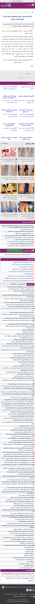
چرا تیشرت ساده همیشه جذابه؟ (26, 267)
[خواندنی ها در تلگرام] (27, 591)
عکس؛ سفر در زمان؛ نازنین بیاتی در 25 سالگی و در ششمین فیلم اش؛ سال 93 (17, 458)
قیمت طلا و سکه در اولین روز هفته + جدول (24, 240)
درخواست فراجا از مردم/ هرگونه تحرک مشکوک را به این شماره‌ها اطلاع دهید (17, 406)
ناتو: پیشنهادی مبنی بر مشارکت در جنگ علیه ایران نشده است (20, 289)
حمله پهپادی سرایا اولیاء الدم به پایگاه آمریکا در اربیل (22, 539)
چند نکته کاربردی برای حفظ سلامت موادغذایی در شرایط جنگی (20, 231)
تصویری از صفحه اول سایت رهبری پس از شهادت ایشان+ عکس (20, 523)
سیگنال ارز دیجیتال (9, 578)
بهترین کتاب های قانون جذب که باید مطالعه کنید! (22, 269)
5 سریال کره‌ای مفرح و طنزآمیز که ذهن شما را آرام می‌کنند (21, 244)
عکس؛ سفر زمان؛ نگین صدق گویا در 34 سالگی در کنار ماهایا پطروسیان (18, 454)
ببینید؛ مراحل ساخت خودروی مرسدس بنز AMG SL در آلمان (21, 438)
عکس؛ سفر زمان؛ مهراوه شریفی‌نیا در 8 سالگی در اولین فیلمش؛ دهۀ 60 (18, 462)
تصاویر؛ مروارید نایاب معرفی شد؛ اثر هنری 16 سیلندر (22, 436)
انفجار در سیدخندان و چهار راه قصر (26, 426)
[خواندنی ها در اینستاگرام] (33, 591)
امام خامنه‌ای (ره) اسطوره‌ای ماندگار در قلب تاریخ (23, 360)
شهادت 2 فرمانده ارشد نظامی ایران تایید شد (24, 519)
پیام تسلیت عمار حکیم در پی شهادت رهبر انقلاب (23, 529)
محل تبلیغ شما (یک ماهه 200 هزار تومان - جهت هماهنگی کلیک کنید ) (17, 575)
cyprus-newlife (25, 578)
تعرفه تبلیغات (22, 594)
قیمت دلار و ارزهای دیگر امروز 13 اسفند (25, 374)
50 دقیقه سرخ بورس (28, 553)
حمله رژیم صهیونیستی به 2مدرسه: (26, 568)
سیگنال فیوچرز (31, 580)
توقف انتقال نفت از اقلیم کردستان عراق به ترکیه (23, 356)
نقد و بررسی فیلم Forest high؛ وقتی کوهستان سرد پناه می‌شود (19, 434)
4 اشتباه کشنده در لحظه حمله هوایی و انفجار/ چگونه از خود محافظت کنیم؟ (17, 368)
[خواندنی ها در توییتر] (3, 588)
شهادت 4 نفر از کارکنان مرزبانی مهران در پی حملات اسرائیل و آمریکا (19, 408)
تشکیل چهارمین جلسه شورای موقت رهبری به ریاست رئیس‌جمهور (19, 304)
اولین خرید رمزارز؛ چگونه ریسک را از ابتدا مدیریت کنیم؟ (21, 398)
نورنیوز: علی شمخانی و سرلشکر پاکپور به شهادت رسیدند (21, 513)
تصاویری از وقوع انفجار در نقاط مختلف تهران (23, 428)
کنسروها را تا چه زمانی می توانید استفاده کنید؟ (23, 376)
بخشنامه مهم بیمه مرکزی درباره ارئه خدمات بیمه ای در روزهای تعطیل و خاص (17, 404)
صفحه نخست (31, 594)
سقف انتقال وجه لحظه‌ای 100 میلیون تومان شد (23, 432)
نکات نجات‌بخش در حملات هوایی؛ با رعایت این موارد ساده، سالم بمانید (18, 448)
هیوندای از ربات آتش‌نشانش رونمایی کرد (24, 334)
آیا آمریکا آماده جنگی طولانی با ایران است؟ (24, 559)
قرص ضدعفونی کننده (28, 274)
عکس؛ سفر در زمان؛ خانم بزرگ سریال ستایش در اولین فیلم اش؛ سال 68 (18, 456)
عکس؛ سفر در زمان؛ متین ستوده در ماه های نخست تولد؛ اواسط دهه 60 (18, 318)
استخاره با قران (8, 594)
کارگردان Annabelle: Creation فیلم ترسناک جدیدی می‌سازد (20, 414)
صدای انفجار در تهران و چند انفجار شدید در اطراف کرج (22, 412)
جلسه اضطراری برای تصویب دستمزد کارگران (24, 233)
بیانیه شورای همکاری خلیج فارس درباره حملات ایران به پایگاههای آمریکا (18, 400)
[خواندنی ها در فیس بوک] (30, 591)
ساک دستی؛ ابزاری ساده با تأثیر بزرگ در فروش (23, 262)
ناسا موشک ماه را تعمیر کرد (27, 332)
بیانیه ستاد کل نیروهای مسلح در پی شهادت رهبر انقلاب (21, 508)
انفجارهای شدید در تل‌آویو (27, 330)
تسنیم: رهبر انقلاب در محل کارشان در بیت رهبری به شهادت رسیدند (19, 501)
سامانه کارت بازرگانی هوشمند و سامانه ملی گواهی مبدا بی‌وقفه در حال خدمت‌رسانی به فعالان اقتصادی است (19, 337)
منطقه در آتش (30, 561)
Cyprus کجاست (17, 578)
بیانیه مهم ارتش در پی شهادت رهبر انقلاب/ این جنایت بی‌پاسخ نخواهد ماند (17, 537)
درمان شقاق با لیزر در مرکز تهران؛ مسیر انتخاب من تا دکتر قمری (20, 276)
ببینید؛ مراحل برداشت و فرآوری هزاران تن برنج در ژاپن (22, 416)
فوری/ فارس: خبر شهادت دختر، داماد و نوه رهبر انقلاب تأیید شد (20, 488)
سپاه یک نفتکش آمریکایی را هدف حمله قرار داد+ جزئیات (21, 312)
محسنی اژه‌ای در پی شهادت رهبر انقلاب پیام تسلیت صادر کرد (20, 531)
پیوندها (15, 594)
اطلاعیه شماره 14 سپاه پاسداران (27, 348)
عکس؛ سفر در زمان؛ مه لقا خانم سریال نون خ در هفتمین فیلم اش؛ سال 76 (18, 452)
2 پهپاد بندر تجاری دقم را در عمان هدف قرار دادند (23, 420)
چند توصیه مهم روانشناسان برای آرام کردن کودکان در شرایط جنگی (19, 344)
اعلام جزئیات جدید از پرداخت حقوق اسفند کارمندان (22, 378)
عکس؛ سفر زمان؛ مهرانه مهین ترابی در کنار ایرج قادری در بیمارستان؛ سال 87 (17, 482)
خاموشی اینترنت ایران (28, 566)
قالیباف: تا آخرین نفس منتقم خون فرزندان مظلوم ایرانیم (21, 358)
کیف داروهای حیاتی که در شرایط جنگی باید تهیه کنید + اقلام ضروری (19, 237)
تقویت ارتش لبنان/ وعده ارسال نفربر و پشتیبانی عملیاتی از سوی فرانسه (18, 302)
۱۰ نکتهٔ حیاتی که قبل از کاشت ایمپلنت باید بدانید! (22, 264)
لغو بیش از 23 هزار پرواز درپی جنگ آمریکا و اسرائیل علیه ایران (20, 324)
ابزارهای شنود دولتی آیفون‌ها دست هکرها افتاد (23, 340)
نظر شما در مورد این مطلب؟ (14, 251)
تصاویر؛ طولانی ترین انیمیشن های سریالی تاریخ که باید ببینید (20, 242)
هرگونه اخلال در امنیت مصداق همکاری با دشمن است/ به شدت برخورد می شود (17, 402)
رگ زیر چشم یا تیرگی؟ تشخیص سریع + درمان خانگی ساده (21, 271)
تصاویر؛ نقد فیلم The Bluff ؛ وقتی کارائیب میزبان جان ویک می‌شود (19, 235)
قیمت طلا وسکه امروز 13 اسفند (26, 370)
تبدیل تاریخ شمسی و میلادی (20, 596)
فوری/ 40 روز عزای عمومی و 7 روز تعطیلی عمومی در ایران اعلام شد (19, 499)
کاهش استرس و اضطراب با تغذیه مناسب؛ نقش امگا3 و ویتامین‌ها (19, 372)
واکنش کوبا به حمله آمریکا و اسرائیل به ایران (24, 535)
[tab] (30, 284)
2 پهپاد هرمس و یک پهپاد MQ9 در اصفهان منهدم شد (22, 342)
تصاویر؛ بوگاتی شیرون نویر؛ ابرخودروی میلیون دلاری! (22, 440)
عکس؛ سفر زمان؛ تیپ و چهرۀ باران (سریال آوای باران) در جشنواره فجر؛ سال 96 (17, 386)
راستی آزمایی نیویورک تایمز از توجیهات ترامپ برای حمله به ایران (20, 480)
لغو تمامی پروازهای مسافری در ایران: (25, 564)
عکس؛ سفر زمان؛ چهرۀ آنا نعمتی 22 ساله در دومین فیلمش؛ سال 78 (19, 460)
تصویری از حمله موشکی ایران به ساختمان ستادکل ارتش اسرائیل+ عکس (18, 545)
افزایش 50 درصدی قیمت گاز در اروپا (25, 362)
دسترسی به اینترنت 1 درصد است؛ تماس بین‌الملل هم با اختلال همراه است (18, 418)
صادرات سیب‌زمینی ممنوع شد (27, 364)
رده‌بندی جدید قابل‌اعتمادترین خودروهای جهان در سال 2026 (21, 442)
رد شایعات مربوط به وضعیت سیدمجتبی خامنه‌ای (23, 354)
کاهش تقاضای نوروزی (28, 547)
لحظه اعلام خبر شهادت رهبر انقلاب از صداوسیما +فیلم (22, 497)
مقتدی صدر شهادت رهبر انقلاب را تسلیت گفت (23, 506)
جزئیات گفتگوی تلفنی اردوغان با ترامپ (25, 474)
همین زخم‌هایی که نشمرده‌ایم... (26, 229)
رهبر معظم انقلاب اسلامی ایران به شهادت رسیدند (23, 557)
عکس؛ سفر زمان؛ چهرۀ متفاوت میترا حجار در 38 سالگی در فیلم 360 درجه (18, 490)
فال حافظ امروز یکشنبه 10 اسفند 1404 (25, 450)
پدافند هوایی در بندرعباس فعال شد (26, 521)
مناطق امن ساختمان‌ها (28, 555)
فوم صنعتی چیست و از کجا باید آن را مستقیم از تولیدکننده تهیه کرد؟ (18, 278)
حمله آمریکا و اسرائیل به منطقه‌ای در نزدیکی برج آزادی (22, 430)
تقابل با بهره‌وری (30, 549)
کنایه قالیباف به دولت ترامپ (27, 293)
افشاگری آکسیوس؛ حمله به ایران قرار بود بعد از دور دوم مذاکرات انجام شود (17, 410)
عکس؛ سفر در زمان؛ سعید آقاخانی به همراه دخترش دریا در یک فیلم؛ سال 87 (17, 346)
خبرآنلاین (28, 74)
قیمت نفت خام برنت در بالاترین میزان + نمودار (23, 366)
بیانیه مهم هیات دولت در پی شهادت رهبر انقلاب (23, 504)
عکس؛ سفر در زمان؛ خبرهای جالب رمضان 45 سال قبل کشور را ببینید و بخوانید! (17, 392)
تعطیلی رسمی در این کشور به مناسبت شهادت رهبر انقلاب (21, 533)
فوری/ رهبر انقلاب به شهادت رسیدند (25, 495)
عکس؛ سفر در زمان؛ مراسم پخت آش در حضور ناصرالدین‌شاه (20, 384)
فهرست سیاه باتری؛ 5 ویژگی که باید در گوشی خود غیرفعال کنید (20, 246)
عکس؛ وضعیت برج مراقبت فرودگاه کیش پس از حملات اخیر (21, 306)
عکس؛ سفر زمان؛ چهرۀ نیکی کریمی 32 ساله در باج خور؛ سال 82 (20, 472)
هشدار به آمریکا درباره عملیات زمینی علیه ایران (23, 291)
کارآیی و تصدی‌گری (29, 551)
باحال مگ (32, 578)
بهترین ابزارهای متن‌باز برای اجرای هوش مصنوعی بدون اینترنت (20, 287)
